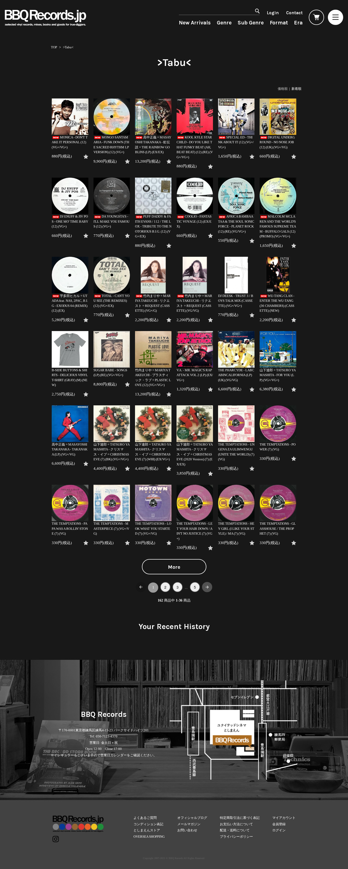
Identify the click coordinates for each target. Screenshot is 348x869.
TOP (54, 47)
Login (273, 12)
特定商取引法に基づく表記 (240, 818)
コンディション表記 (148, 824)
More (174, 567)
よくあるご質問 (145, 818)
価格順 (283, 89)
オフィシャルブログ (192, 818)
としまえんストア (146, 830)
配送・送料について (235, 830)
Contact (294, 12)
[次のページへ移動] (207, 587)
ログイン (279, 830)
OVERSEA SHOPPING (149, 836)
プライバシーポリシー (236, 836)
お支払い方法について (236, 824)
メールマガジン (188, 824)
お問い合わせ (187, 830)
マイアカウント (284, 818)
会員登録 (279, 824)
